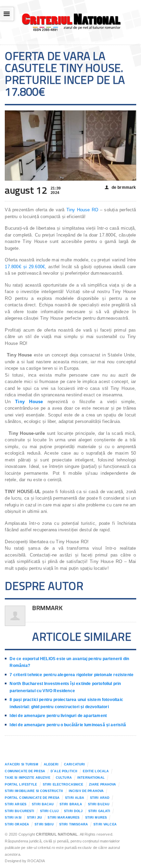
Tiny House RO (82, 209)
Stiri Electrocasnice (63, 784)
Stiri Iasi (13, 817)
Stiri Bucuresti (19, 811)
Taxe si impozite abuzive (27, 777)
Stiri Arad (100, 798)
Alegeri (51, 764)
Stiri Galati (99, 811)
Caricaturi (74, 764)
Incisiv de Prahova (86, 791)
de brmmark (120, 187)
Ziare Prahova (102, 784)
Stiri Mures (96, 817)
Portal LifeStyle (21, 784)
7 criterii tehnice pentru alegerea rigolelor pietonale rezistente (71, 674)
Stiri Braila (71, 804)
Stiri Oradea (17, 824)
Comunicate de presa (25, 771)
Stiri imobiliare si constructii (34, 791)
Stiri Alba (74, 798)
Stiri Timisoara (73, 824)
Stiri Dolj (73, 811)
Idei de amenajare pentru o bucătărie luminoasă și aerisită (68, 724)
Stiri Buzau (99, 804)
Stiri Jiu (34, 817)
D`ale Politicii (64, 771)
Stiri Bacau (43, 804)
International (91, 777)
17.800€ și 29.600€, (25, 266)
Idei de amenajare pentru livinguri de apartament (58, 715)
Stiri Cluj (49, 811)
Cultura (64, 777)
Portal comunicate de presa (32, 798)
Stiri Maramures (63, 817)
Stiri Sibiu (44, 824)
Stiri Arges (15, 804)
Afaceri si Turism (21, 764)
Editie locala (96, 771)
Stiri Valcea (105, 824)
